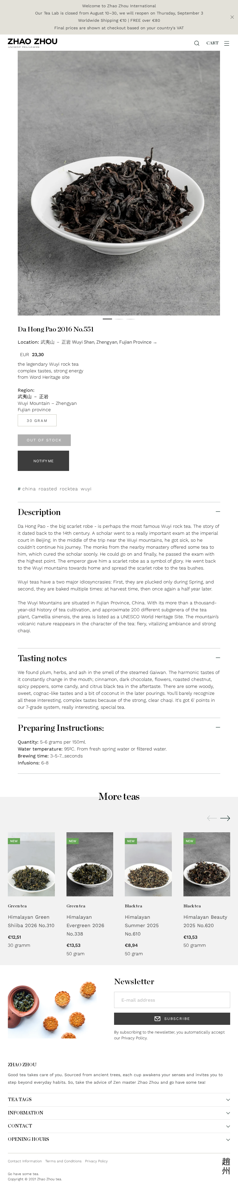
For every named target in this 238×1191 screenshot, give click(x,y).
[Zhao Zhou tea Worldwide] (32, 43)
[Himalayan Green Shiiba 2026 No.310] (31, 864)
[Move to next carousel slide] (225, 818)
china (29, 489)
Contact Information (25, 1161)
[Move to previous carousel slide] (212, 818)
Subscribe (177, 1018)
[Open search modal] (196, 43)
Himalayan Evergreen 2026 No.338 (85, 925)
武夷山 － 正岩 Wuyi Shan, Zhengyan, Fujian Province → (99, 342)
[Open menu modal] (226, 43)
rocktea (69, 489)
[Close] (232, 17)
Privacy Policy (134, 1038)
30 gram (37, 420)
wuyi (86, 489)
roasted (48, 489)
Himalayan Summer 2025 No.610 (142, 925)
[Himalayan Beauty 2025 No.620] (206, 864)
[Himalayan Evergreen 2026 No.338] (89, 864)
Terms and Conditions (63, 1161)
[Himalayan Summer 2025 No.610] (148, 864)
